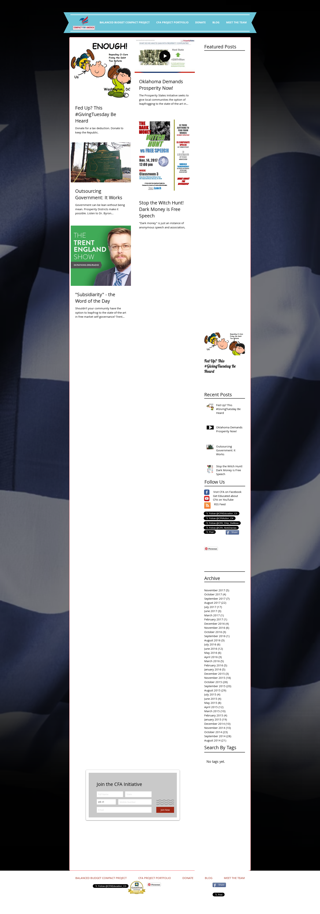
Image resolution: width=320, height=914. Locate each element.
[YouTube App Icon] (206, 498)
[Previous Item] (210, 344)
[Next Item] (239, 344)
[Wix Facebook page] (206, 492)
